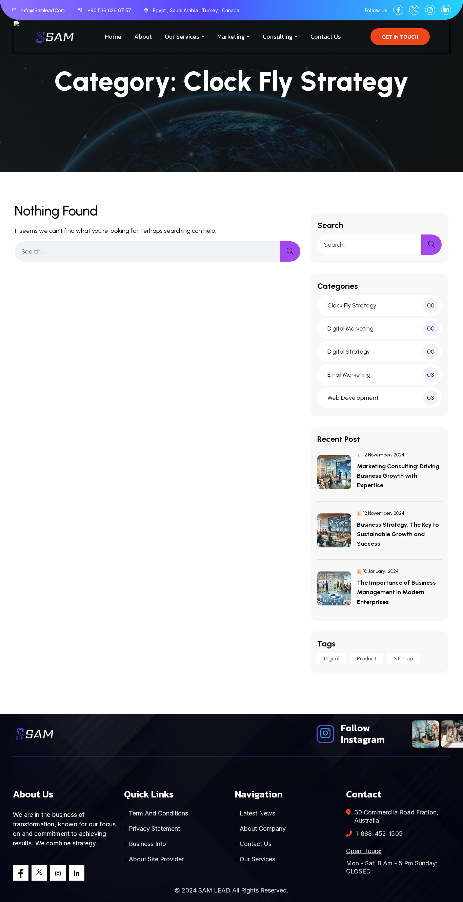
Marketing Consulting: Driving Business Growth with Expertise (398, 476)
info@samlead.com (43, 10)
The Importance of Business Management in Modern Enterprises (396, 592)
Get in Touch (400, 37)
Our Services (182, 36)
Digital (331, 658)
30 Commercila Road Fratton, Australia (396, 816)
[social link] (398, 10)
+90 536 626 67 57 (109, 10)
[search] (290, 251)
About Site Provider (155, 859)
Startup (403, 658)
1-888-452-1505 (379, 833)
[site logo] (54, 37)
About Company (262, 828)
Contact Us (325, 36)
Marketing (231, 36)
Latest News (256, 813)
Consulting (278, 36)
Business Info (146, 843)
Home (113, 36)
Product (366, 658)
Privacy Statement (153, 828)
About (143, 36)
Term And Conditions (157, 813)
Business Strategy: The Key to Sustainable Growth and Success (398, 534)
